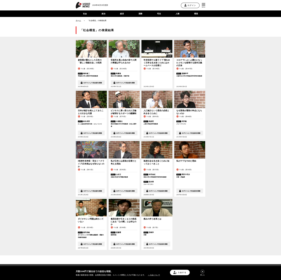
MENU (203, 7)
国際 (140, 14)
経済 (122, 14)
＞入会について (154, 275)
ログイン (192, 5)
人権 (177, 14)
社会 (85, 14)
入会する (182, 272)
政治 (103, 14)
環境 (196, 14)
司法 (159, 14)
